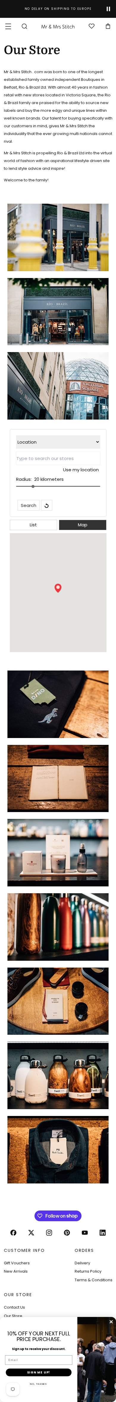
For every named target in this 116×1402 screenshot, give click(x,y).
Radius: (24, 479)
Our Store (13, 1316)
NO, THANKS (38, 1384)
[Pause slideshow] (109, 9)
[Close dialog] (111, 1322)
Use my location (81, 470)
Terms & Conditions (93, 1280)
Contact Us (14, 1307)
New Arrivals (16, 1271)
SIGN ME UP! (39, 1372)
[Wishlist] (91, 27)
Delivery (82, 1263)
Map (82, 525)
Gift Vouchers (17, 1263)
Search (28, 505)
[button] (8, 26)
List (33, 525)
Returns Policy (88, 1271)
